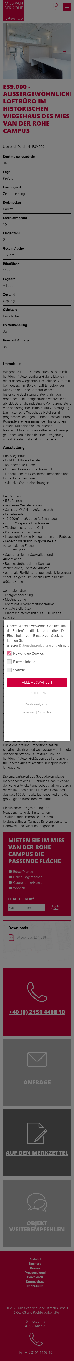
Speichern (37, 693)
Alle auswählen (37, 682)
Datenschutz (44, 712)
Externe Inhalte (24, 662)
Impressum (28, 712)
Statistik (19, 670)
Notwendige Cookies (28, 653)
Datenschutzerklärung (35, 645)
